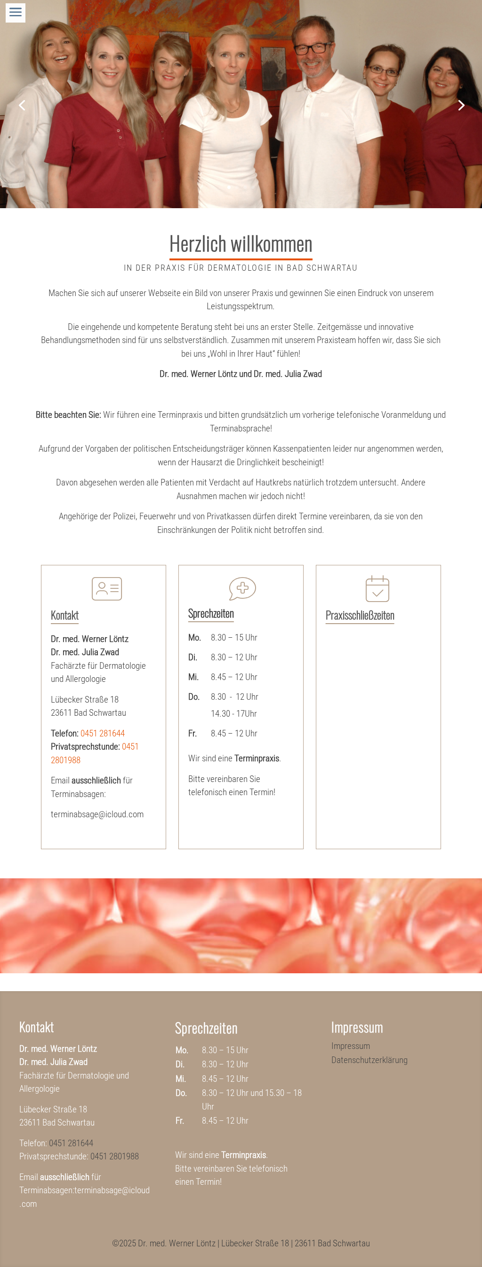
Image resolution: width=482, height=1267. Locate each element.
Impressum (350, 1047)
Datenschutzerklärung (369, 1061)
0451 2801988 (114, 1156)
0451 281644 (102, 733)
